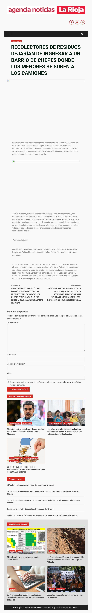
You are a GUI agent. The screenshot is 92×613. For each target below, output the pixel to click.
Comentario (13, 322)
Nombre (11, 354)
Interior (12, 551)
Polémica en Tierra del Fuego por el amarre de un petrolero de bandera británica (42, 515)
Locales (19, 551)
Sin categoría (16, 41)
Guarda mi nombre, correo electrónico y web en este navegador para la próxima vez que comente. (45, 383)
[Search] (82, 34)
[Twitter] (77, 22)
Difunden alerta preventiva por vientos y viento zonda (30, 485)
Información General (31, 458)
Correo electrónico (16, 364)
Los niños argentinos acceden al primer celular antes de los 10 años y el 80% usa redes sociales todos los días (66, 413)
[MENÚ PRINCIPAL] (10, 34)
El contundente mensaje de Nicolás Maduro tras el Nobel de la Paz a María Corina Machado (26, 413)
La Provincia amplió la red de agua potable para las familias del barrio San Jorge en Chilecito (66, 541)
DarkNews (60, 607)
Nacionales (60, 589)
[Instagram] (82, 22)
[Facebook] (71, 22)
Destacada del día (55, 423)
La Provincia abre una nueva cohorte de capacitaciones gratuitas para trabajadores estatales (26, 579)
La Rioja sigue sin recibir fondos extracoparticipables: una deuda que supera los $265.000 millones (26, 451)
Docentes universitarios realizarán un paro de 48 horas (31, 509)
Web (9, 373)
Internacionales (15, 423)
